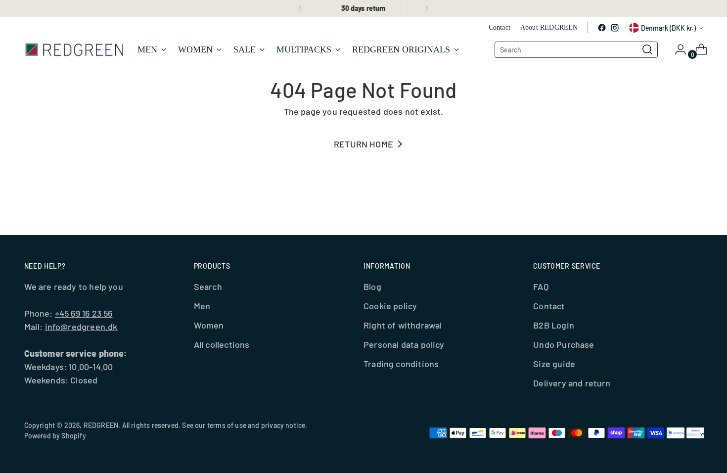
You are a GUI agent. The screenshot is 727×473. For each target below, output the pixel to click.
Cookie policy (390, 305)
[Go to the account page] (676, 49)
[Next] (427, 8)
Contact (549, 305)
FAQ (540, 286)
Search (208, 286)
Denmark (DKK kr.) (668, 28)
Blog (372, 286)
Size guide (554, 363)
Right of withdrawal (403, 325)
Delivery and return (571, 383)
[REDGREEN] (73, 49)
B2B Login (553, 325)
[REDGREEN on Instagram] (614, 27)
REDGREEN (101, 425)
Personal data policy (404, 344)
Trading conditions (401, 363)
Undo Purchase (563, 344)
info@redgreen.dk (81, 326)
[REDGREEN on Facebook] (601, 27)
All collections (222, 344)
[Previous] (300, 8)
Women (209, 325)
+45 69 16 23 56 (84, 313)
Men (202, 305)
